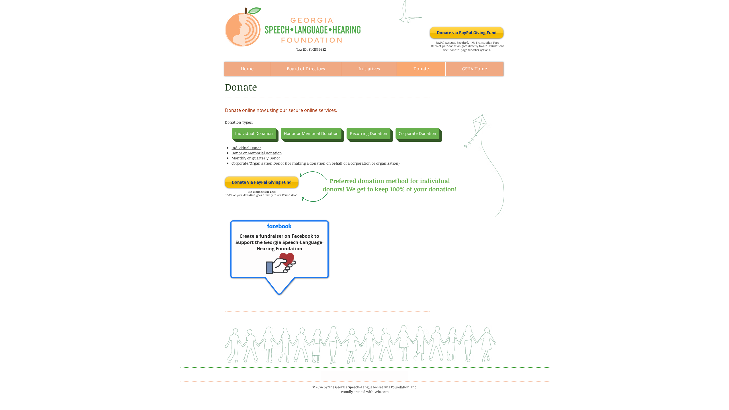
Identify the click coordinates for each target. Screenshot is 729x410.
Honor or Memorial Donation (257, 152)
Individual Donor (246, 147)
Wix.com (381, 391)
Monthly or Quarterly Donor (256, 158)
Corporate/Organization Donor (258, 163)
